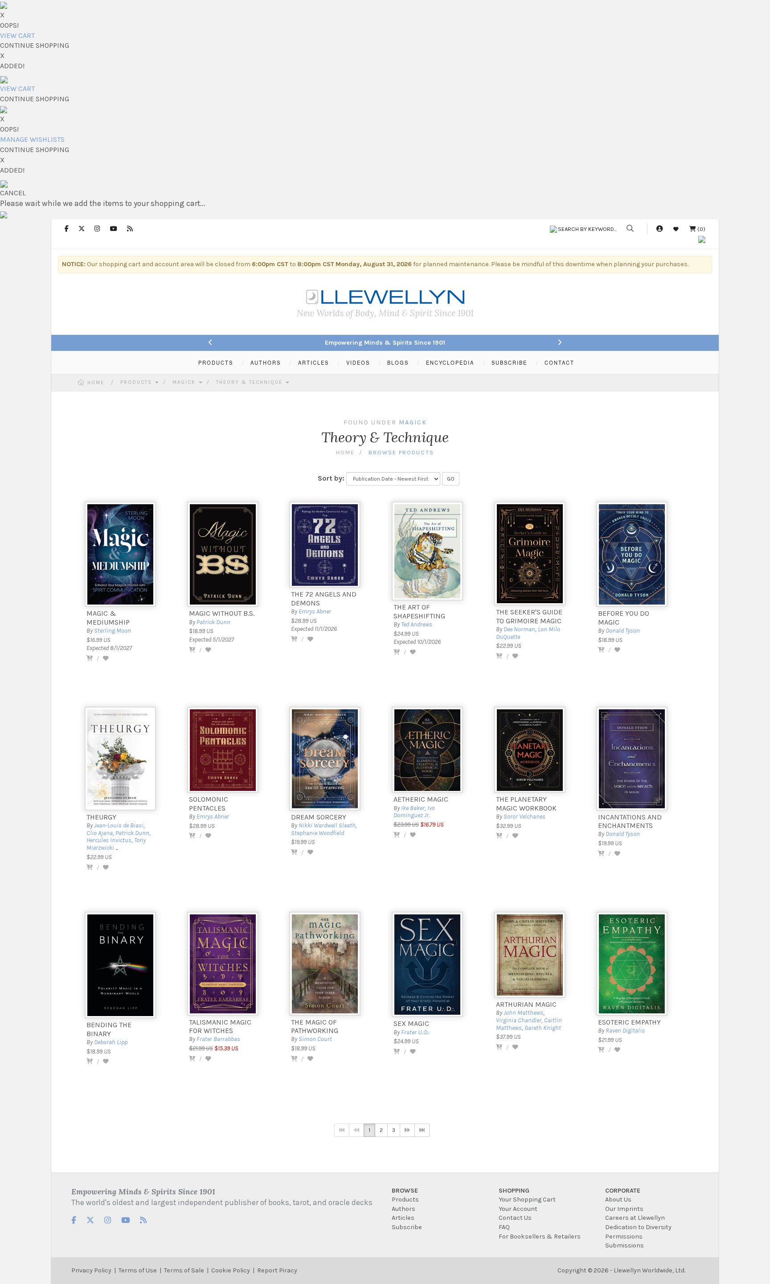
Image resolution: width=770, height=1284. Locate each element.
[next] (407, 1130)
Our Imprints (624, 1209)
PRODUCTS (215, 362)
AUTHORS (265, 362)
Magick (185, 382)
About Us (618, 1199)
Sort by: (331, 478)
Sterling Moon (112, 630)
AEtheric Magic (420, 799)
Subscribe (407, 1227)
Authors (403, 1209)
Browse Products (401, 452)
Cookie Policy (230, 1270)
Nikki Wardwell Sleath (327, 825)
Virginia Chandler (518, 1020)
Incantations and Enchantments (630, 821)
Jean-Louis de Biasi (118, 825)
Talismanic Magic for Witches (220, 1026)
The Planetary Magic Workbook (526, 803)
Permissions (624, 1236)
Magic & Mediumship (108, 617)
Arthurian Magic (526, 1004)
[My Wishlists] (676, 229)
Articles (403, 1218)
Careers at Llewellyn (635, 1218)
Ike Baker (413, 808)
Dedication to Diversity (638, 1227)
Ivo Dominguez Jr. (414, 811)
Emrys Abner (315, 611)
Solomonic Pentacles (208, 803)
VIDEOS (358, 362)
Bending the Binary (108, 1029)
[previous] (356, 1130)
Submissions (624, 1245)
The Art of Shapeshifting (419, 611)
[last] (422, 1130)
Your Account (518, 1209)
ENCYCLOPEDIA (450, 362)
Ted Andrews (416, 624)
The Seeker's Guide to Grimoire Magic (529, 616)
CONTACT (559, 362)
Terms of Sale (184, 1270)
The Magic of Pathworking (314, 1026)
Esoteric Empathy (629, 1022)
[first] (341, 1130)
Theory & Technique (250, 382)
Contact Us (515, 1218)
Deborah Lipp (110, 1042)
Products (137, 382)
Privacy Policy (91, 1270)
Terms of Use (138, 1270)
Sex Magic (411, 1023)
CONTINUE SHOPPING (34, 45)
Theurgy (101, 817)
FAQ (504, 1227)
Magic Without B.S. (221, 613)
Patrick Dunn (213, 622)
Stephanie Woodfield (317, 833)
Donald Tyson (623, 630)
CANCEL (13, 193)
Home (95, 383)
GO (451, 479)
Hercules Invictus (108, 840)
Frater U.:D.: (415, 1032)
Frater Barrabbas (218, 1039)
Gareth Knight (542, 1028)
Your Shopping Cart (527, 1199)
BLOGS (398, 362)
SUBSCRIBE (509, 362)
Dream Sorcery (318, 817)
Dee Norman (519, 629)
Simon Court (315, 1039)
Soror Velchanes (524, 816)
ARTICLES (313, 362)
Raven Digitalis (625, 1030)
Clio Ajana (99, 833)
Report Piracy (277, 1270)
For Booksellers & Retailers (540, 1236)
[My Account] (659, 229)
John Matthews (523, 1013)
